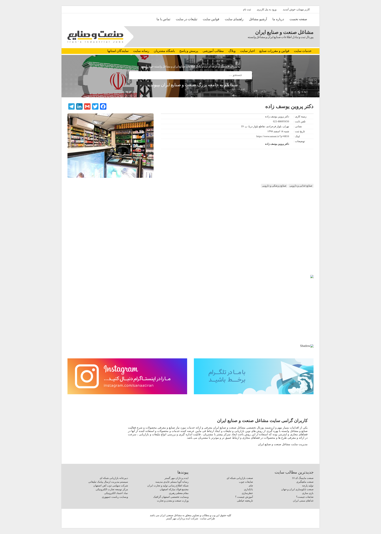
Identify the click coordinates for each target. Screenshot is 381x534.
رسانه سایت (141, 51)
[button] (73, 309)
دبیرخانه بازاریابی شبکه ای (114, 478)
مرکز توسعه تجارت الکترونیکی (112, 489)
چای (251, 485)
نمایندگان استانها (118, 51)
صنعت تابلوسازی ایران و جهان (297, 489)
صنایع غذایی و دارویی (301, 185)
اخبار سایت (247, 51)
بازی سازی (308, 493)
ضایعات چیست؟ (305, 496)
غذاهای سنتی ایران (303, 500)
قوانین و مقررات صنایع (274, 51)
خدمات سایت (303, 51)
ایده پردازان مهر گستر (177, 478)
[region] (190, 315)
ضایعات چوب (246, 481)
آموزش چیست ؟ (244, 496)
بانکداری (248, 489)
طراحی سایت (207, 518)
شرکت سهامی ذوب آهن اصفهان (110, 485)
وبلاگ (232, 51)
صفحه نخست (298, 19)
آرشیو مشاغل (258, 19)
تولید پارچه (308, 485)
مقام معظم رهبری (179, 493)
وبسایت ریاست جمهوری (115, 496)
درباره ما (278, 19)
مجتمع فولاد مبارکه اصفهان (174, 489)
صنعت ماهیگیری (305, 481)
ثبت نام (247, 9)
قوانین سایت (211, 19)
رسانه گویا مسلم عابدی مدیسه (172, 481)
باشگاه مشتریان (164, 51)
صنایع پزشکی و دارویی (274, 185)
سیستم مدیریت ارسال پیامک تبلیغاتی (108, 481)
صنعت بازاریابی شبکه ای (240, 478)
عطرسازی (247, 493)
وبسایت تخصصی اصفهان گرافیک (171, 496)
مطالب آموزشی (213, 51)
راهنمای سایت (234, 19)
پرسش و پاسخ (188, 51)
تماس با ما (163, 19)
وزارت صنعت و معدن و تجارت (173, 500)
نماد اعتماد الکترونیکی (116, 493)
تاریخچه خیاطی (245, 500)
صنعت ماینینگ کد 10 (303, 478)
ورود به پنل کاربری (266, 9)
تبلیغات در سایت (186, 19)
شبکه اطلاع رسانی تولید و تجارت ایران (168, 485)
